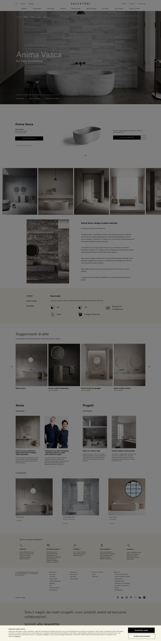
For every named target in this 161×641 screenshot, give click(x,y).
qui (63, 634)
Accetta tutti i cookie (141, 630)
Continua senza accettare (142, 636)
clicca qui (17, 636)
